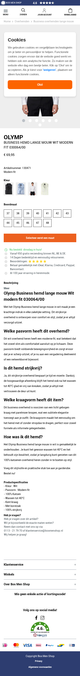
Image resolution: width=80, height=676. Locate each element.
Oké (40, 84)
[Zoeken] (23, 9)
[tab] (39, 285)
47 (37, 222)
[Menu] (5, 9)
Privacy (38, 661)
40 (37, 213)
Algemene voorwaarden (40, 667)
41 (47, 213)
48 (47, 222)
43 (67, 213)
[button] (40, 629)
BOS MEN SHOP (14, 2)
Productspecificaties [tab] (16, 482)
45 (17, 222)
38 (17, 213)
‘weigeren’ (49, 69)
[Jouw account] (45, 10)
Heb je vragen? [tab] (12, 515)
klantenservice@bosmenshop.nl (44, 530)
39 (27, 213)
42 (57, 213)
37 (8, 213)
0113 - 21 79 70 (13, 530)
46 (27, 222)
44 (8, 222)
